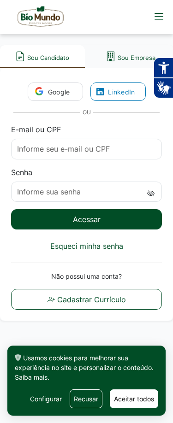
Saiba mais (31, 377)
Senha (21, 172)
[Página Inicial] (40, 17)
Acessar (87, 219)
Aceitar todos (134, 399)
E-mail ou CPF (36, 129)
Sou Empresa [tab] (136, 57)
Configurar (46, 399)
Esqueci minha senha (86, 246)
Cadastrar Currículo (90, 299)
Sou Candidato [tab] (47, 57)
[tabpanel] (86, 194)
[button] (159, 16)
